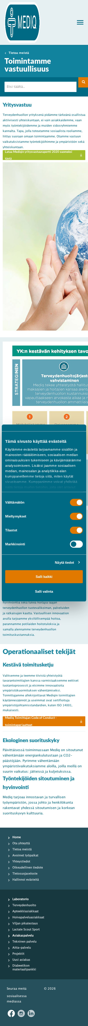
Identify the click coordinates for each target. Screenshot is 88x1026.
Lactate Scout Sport (26, 929)
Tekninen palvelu (24, 941)
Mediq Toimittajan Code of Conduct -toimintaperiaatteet (31, 721)
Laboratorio (20, 899)
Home (16, 837)
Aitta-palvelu (21, 947)
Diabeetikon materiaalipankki (24, 967)
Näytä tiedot (64, 562)
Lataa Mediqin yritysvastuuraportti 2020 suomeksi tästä (38, 155)
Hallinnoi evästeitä (25, 879)
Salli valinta (44, 591)
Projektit (18, 953)
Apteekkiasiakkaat (25, 911)
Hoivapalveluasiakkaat (28, 917)
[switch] (72, 516)
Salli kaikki (44, 577)
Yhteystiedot (21, 861)
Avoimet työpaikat (25, 855)
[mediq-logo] (22, 22)
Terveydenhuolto (24, 905)
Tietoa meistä (19, 53)
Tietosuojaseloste (24, 873)
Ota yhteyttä (21, 843)
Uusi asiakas (21, 959)
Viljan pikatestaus (25, 923)
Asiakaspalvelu (23, 935)
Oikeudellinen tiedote (27, 867)
